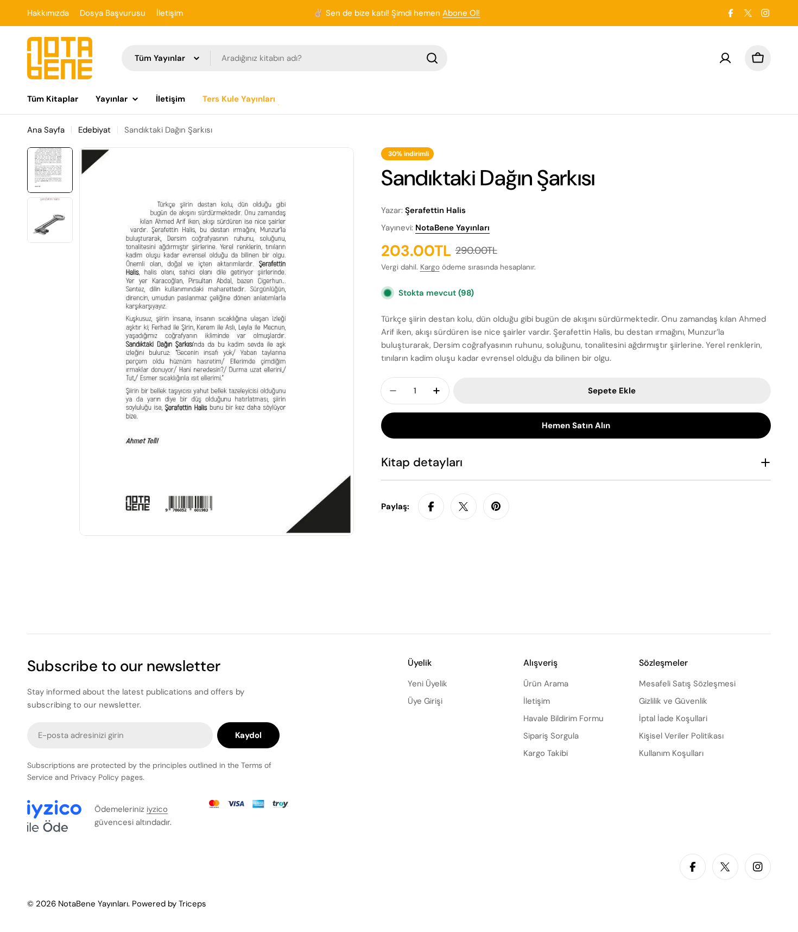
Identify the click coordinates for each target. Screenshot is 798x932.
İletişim (169, 13)
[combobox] (284, 58)
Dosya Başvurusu (112, 13)
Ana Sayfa (46, 129)
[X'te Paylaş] (464, 506)
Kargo (430, 267)
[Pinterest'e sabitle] (496, 506)
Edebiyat (94, 129)
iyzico (157, 809)
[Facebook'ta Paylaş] (431, 506)
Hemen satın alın (576, 425)
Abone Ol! (461, 13)
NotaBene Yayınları (452, 227)
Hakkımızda (48, 13)
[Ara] (432, 58)
